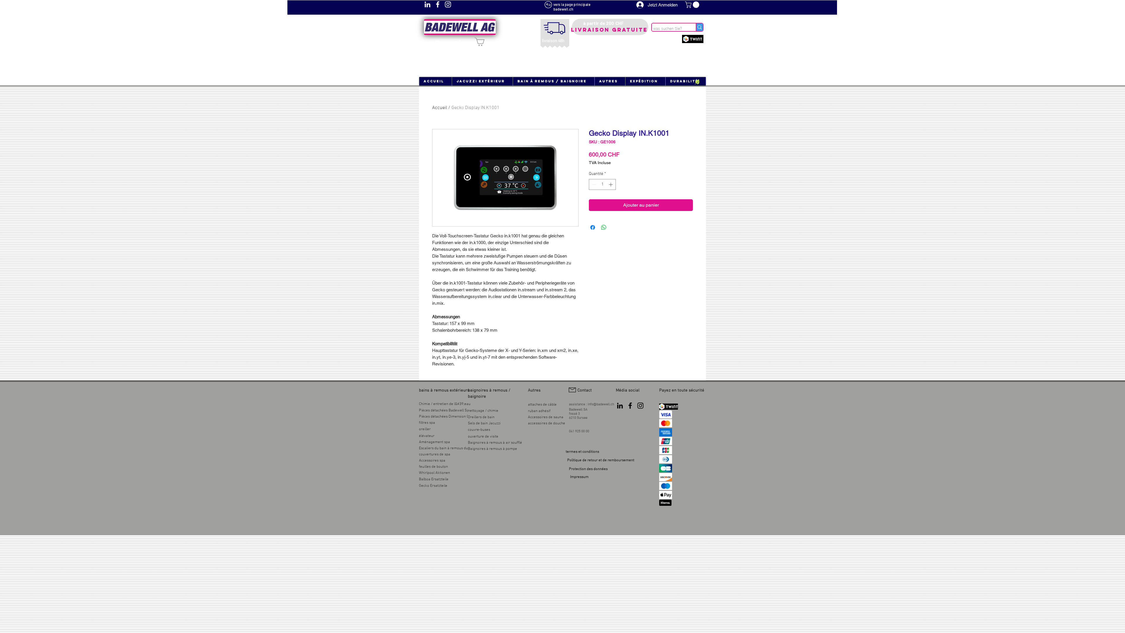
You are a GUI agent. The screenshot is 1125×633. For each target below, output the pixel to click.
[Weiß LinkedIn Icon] (427, 4)
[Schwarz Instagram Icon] (640, 405)
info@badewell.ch (601, 404)
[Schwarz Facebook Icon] (630, 405)
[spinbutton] (602, 184)
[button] (693, 4)
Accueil (439, 108)
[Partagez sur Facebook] (592, 227)
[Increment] (611, 184)
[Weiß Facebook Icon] (438, 4)
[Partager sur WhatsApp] (603, 227)
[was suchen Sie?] (699, 27)
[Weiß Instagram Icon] (448, 4)
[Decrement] (593, 184)
